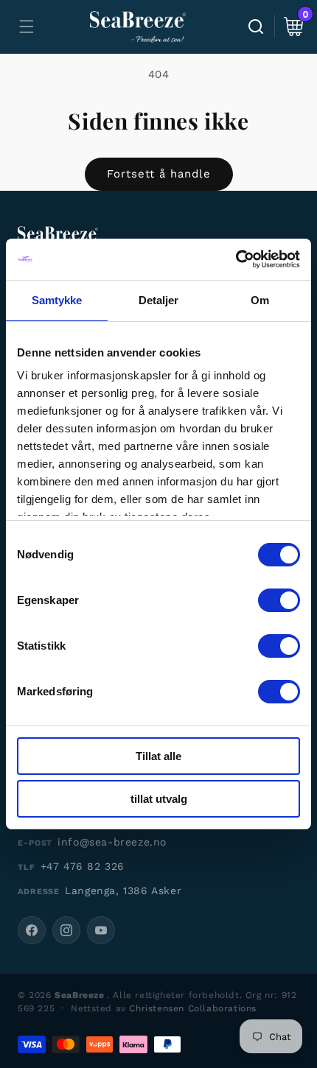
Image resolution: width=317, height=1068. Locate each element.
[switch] (279, 600)
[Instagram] (66, 930)
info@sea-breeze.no (112, 842)
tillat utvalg (158, 799)
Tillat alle (158, 756)
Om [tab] (260, 300)
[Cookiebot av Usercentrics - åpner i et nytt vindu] (235, 259)
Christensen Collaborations (193, 1008)
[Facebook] (32, 930)
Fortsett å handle (159, 173)
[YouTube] (101, 930)
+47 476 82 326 (83, 866)
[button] (26, 26)
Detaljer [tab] (159, 300)
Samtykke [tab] (57, 300)
